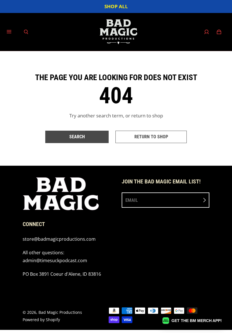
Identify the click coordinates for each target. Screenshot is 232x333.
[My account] (206, 32)
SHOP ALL (116, 6)
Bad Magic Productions (60, 312)
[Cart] (219, 32)
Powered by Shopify (41, 319)
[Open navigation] (13, 32)
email (131, 200)
